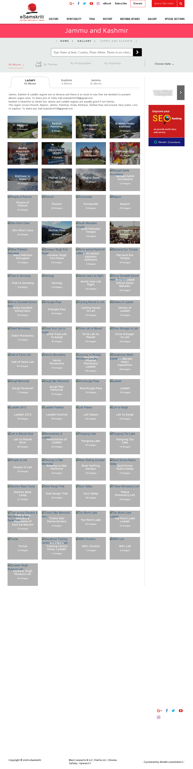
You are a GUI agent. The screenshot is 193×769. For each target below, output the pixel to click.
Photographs (77, 717)
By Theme (137, 717)
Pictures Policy (49, 717)
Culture (104, 710)
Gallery (84, 40)
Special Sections (110, 746)
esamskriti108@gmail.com (172, 729)
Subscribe (121, 3)
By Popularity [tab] (112, 63)
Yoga (102, 725)
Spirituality (106, 717)
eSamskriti (76, 736)
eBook (107, 3)
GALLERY (152, 19)
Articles (74, 710)
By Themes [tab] (50, 64)
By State (136, 710)
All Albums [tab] (15, 64)
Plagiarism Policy (50, 710)
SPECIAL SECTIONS (175, 19)
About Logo (16, 732)
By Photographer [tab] (80, 63)
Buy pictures (47, 732)
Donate (137, 3)
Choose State (163, 63)
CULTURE (53, 19)
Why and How (18, 714)
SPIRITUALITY (74, 19)
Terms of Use (48, 725)
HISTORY (107, 19)
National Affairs (110, 739)
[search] (168, 3)
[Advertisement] (96, 635)
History (104, 732)
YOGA (92, 19)
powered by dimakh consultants (163, 762)
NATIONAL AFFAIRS (130, 19)
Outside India (138, 725)
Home (64, 40)
